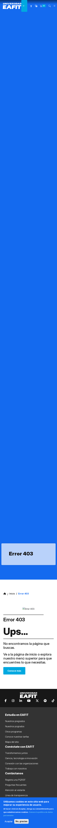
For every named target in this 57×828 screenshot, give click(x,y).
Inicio (12, 593)
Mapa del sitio (12, 742)
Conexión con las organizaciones (21, 763)
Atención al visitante (15, 790)
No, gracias (21, 821)
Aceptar (9, 821)
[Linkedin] (20, 701)
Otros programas (13, 731)
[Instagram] (13, 701)
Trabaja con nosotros (16, 768)
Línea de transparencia (16, 795)
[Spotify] (45, 701)
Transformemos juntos (16, 753)
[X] (37, 701)
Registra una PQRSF (15, 779)
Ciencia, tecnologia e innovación (21, 758)
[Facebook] (6, 701)
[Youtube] (29, 701)
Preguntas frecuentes (15, 785)
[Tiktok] (53, 701)
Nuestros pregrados (15, 721)
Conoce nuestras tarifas (17, 736)
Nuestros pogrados (14, 726)
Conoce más (14, 670)
